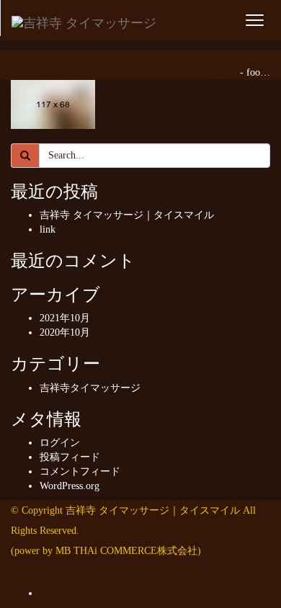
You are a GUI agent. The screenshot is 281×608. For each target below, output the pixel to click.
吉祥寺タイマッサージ (90, 388)
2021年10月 (65, 318)
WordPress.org (69, 485)
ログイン (60, 442)
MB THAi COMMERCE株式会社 (126, 550)
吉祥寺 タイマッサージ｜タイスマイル (127, 215)
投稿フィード (70, 457)
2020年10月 (65, 332)
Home (225, 72)
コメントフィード (80, 471)
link (47, 229)
